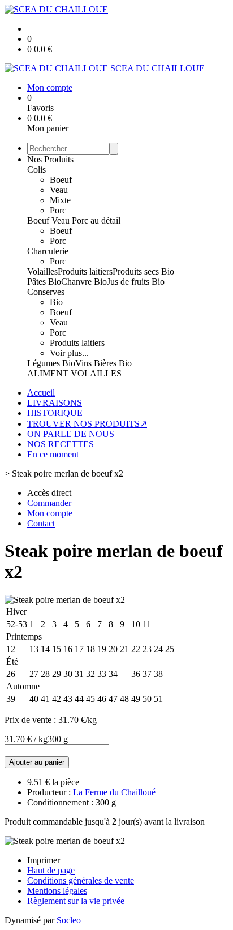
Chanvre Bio (84, 281)
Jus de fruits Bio (136, 281)
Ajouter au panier (36, 762)
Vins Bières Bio (103, 363)
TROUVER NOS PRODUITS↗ (87, 423)
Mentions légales (57, 890)
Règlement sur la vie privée (75, 901)
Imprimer (43, 860)
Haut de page (51, 870)
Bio (56, 302)
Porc (58, 210)
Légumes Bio (51, 363)
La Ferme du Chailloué (114, 792)
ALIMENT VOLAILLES (74, 373)
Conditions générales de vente (80, 880)
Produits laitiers (85, 271)
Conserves (45, 292)
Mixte (60, 200)
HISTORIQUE (55, 413)
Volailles (42, 271)
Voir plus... (69, 353)
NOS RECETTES (60, 444)
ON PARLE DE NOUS (70, 434)
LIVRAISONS (54, 403)
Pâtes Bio (44, 281)
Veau (59, 190)
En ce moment (53, 454)
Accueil (41, 392)
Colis (36, 169)
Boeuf (61, 180)
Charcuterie (47, 251)
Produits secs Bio (143, 271)
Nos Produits (50, 159)
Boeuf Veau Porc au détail (73, 220)
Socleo (69, 920)
